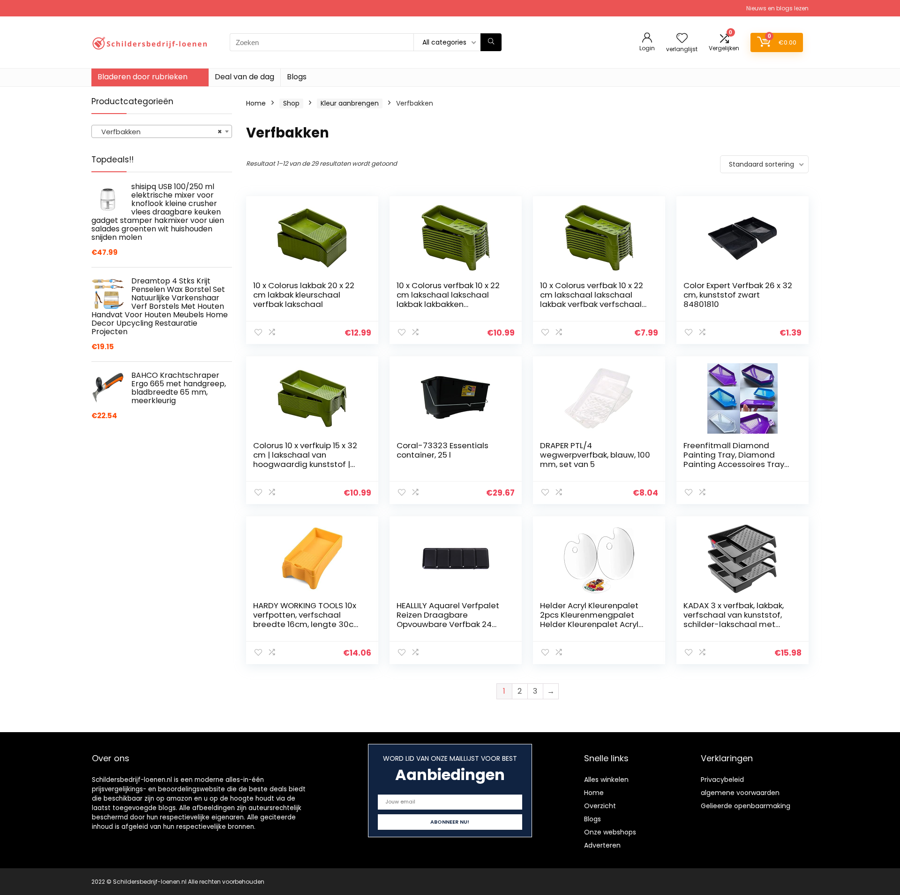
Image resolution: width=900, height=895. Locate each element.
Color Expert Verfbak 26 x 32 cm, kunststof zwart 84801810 (737, 295)
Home (256, 103)
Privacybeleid (722, 779)
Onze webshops (610, 832)
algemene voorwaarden (740, 792)
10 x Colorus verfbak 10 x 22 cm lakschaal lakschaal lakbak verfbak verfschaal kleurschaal (591, 299)
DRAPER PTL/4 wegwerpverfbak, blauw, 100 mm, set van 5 (595, 455)
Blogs (297, 76)
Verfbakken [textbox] (159, 132)
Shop (291, 103)
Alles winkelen (606, 779)
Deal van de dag (244, 76)
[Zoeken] (491, 42)
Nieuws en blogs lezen (777, 8)
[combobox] (161, 131)
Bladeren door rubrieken (143, 76)
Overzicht (600, 806)
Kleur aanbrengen (350, 103)
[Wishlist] (682, 38)
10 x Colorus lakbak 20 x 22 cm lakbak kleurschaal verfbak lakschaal (303, 295)
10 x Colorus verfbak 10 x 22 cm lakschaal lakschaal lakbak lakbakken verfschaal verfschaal (448, 299)
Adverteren (602, 845)
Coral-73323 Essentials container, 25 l (442, 450)
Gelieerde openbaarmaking (745, 806)
